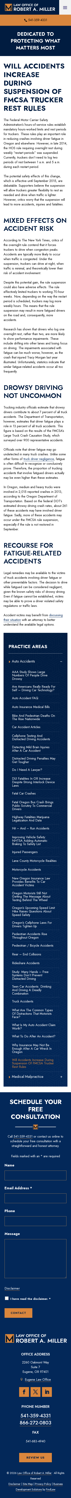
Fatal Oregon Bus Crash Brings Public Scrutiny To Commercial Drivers (32, 806)
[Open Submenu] (61, 661)
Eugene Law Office (38, 1379)
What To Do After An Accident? (33, 1036)
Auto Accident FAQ (25, 698)
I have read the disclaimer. (30, 1299)
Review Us (35, 1457)
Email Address (18, 1188)
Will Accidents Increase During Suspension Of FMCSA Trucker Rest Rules (33, 1063)
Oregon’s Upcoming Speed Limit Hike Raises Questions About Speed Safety (33, 911)
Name (9, 1165)
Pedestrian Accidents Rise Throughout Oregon (29, 935)
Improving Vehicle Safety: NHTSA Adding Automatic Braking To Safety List (29, 840)
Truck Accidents (22, 1001)
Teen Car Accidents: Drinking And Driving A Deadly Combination (31, 990)
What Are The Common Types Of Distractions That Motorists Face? (32, 1013)
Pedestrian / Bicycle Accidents (32, 945)
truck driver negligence (38, 459)
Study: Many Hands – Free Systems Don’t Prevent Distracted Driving (30, 975)
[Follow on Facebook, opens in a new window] (24, 1392)
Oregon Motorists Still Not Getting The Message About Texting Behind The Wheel (31, 897)
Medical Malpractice (27, 1076)
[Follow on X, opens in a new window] (35, 1392)
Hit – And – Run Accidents (30, 828)
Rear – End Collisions (26, 954)
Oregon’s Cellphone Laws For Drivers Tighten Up (32, 924)
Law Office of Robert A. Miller (34, 1473)
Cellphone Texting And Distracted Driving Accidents (31, 737)
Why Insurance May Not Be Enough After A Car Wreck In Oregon (32, 1048)
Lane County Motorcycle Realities (34, 861)
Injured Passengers (25, 852)
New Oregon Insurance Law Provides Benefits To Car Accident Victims (31, 882)
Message (12, 1233)
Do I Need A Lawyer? (27, 770)
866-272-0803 (35, 1422)
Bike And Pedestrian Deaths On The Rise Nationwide (33, 717)
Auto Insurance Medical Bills (31, 707)
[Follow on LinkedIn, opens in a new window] (47, 1392)
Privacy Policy (43, 1484)
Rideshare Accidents (26, 963)
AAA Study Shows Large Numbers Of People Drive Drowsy (30, 675)
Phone (10, 1211)
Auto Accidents (23, 661)
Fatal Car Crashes (24, 793)
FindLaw (50, 1489)
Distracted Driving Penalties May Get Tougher (33, 760)
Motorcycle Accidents (26, 869)
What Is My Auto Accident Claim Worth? (33, 1026)
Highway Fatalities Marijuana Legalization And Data (30, 818)
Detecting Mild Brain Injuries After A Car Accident (31, 748)
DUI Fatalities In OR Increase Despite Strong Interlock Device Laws (33, 782)
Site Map (28, 1484)
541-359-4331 (37, 20)
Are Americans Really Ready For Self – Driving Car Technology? (33, 688)
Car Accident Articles (26, 727)
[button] (65, 7)
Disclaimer (12, 1288)
